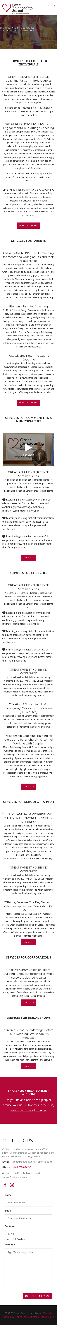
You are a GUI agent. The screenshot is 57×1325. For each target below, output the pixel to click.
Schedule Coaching (28, 225)
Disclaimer (48, 1316)
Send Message (40, 1296)
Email (8, 1210)
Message (10, 1244)
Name (8, 1195)
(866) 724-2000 (22, 1167)
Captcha (10, 1226)
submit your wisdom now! (28, 1110)
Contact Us (28, 558)
